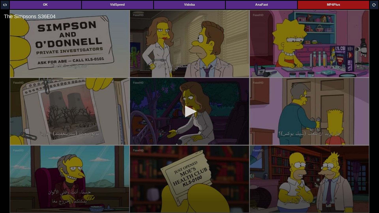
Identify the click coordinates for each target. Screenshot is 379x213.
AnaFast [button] (261, 4)
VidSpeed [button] (117, 4)
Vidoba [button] (189, 4)
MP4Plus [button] (333, 4)
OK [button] (45, 4)
